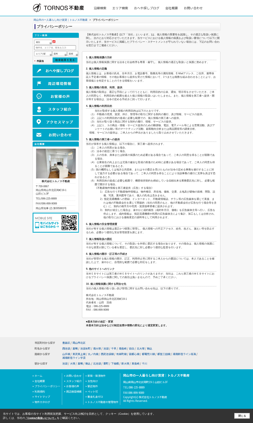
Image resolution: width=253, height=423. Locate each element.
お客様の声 (72, 386)
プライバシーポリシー (47, 386)
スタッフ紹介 (74, 381)
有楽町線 (121, 354)
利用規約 (40, 391)
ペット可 (93, 391)
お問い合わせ (193, 8)
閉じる (242, 415)
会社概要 (171, 8)
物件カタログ (42, 402)
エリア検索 (120, 8)
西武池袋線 (107, 354)
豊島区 (66, 343)
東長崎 (135, 363)
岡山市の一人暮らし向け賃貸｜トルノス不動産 (156, 375)
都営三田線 (163, 354)
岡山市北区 (79, 343)
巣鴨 (75, 348)
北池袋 (97, 363)
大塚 (72, 363)
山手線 (66, 354)
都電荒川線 (148, 354)
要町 (106, 363)
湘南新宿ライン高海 (184, 354)
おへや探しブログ (146, 8)
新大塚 (125, 363)
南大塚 (97, 348)
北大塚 (140, 348)
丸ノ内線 (93, 354)
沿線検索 (100, 8)
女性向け (93, 381)
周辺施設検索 (74, 391)
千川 (144, 363)
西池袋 (66, 348)
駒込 (149, 348)
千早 (113, 348)
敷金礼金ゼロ (95, 397)
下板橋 (115, 363)
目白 (131, 348)
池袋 (106, 348)
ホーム (38, 376)
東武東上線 (79, 354)
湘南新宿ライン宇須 (73, 358)
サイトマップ (42, 397)
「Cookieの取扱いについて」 (41, 418)
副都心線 (134, 354)
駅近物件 (93, 386)
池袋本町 (85, 348)
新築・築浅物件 (97, 376)
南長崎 (122, 348)
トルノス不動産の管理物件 (103, 402)
